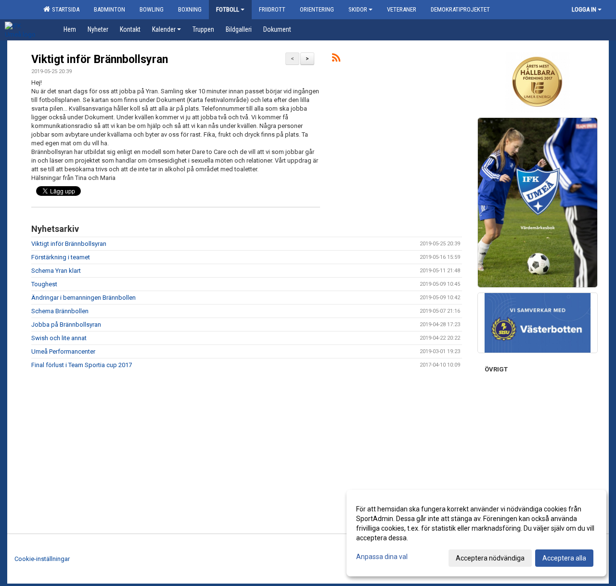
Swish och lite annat (59, 338)
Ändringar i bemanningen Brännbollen (83, 297)
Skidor (357, 9)
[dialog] (476, 533)
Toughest (44, 284)
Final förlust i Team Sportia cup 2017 (81, 365)
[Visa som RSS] (336, 59)
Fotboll (227, 9)
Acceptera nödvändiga (490, 558)
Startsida (64, 9)
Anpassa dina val (382, 557)
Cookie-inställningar (42, 558)
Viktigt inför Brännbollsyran (99, 59)
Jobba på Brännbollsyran (66, 324)
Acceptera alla (564, 558)
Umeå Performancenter (63, 351)
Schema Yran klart (56, 270)
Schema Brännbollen (60, 311)
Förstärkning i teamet (60, 257)
